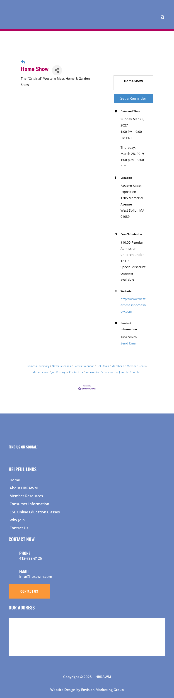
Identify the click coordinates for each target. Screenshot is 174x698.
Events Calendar (83, 366)
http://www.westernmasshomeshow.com (133, 305)
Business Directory (37, 366)
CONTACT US (29, 591)
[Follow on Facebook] (10, 455)
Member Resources (26, 495)
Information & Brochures (101, 372)
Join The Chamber (130, 372)
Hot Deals (103, 366)
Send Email (129, 343)
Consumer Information (29, 503)
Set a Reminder (133, 98)
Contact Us (76, 372)
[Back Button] (23, 62)
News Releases (61, 366)
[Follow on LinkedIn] (27, 455)
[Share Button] (57, 70)
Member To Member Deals (128, 366)
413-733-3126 (30, 558)
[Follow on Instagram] (18, 455)
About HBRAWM (24, 487)
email (24, 571)
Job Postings (59, 372)
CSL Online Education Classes (35, 512)
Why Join (17, 519)
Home (15, 480)
